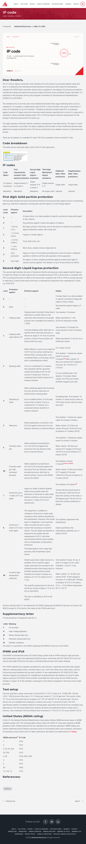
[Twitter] (51, 821)
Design (32, 4)
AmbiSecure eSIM (49, 831)
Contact (76, 4)
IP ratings (73, 732)
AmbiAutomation (35, 831)
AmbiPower (23, 831)
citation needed (68, 463)
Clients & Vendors (43, 4)
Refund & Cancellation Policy (65, 834)
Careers (68, 4)
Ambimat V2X (76, 831)
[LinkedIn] (58, 821)
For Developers (57, 4)
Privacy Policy (30, 834)
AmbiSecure (12, 831)
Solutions (24, 4)
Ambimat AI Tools (63, 831)
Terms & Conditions (44, 834)
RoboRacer (19, 834)
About (16, 4)
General (7, 789)
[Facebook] (45, 821)
